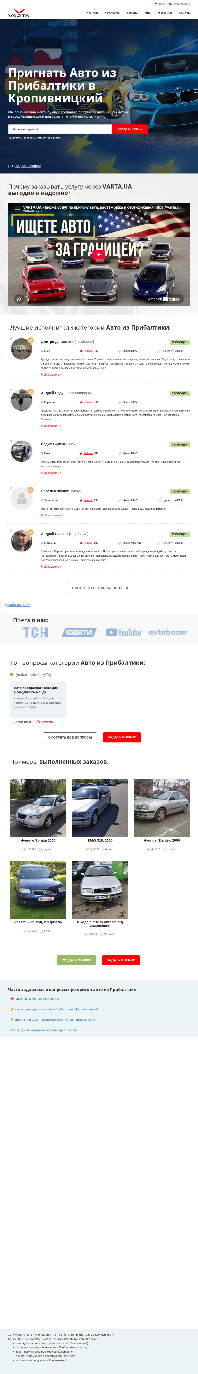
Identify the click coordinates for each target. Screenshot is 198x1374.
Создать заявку (130, 129)
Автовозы (112, 13)
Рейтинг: (88, 350)
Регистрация (182, 3)
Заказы (184, 13)
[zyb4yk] (21, 498)
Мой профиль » (51, 374)
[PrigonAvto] (21, 541)
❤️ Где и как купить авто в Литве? (35, 999)
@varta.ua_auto (17, 605)
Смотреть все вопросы (70, 737)
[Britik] (21, 451)
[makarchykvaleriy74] (33, 674)
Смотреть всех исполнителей (100, 588)
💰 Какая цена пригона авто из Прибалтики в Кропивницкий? (54, 1009)
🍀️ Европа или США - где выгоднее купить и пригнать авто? (53, 1019)
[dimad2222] (21, 349)
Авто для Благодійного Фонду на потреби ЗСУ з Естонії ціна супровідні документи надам (37, 697)
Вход (162, 3)
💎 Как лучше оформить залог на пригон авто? (44, 1030)
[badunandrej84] (21, 400)
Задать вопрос (122, 737)
